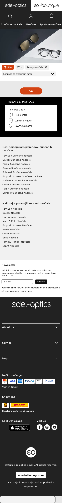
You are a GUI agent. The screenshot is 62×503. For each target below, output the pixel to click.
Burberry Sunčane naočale (17, 192)
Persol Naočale (10, 229)
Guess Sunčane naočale (16, 184)
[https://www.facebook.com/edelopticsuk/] (40, 427)
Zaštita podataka (44, 482)
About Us (8, 327)
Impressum (31, 486)
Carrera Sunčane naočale (16, 168)
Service (6, 342)
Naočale (31, 24)
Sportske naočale (50, 24)
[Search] (10, 16)
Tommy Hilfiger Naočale (16, 241)
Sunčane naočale (11, 24)
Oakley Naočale (11, 212)
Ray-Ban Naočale (12, 208)
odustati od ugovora (31, 475)
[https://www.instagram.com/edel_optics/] (47, 427)
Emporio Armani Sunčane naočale (22, 176)
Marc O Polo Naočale (14, 221)
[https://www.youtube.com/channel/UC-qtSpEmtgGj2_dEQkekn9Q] (54, 427)
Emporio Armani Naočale (17, 225)
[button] (15, 5)
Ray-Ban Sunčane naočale (17, 155)
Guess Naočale (10, 233)
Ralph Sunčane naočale (15, 188)
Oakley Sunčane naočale (16, 159)
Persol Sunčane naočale (16, 164)
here (29, 291)
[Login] (31, 16)
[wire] (49, 381)
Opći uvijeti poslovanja (20, 482)
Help (5, 358)
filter (9, 67)
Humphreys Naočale (14, 217)
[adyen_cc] (4, 381)
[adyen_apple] (38, 381)
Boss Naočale (10, 237)
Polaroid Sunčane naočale (17, 172)
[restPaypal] (29, 381)
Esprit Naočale (10, 245)
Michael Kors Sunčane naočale (19, 180)
